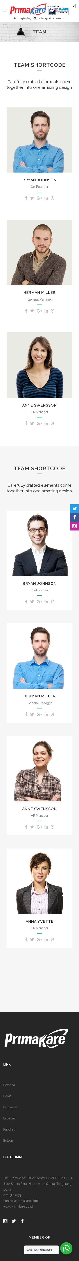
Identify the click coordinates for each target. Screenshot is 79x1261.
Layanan (9, 1118)
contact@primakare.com (50, 18)
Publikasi (9, 1129)
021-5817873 (23, 18)
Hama (7, 1096)
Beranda (9, 1085)
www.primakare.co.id (18, 1206)
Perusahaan (11, 1107)
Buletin (8, 1140)
